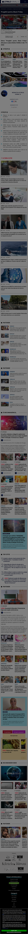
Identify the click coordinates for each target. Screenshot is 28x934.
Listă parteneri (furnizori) (5, 928)
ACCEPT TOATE (14, 930)
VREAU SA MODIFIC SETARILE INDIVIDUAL (14, 932)
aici (11, 918)
